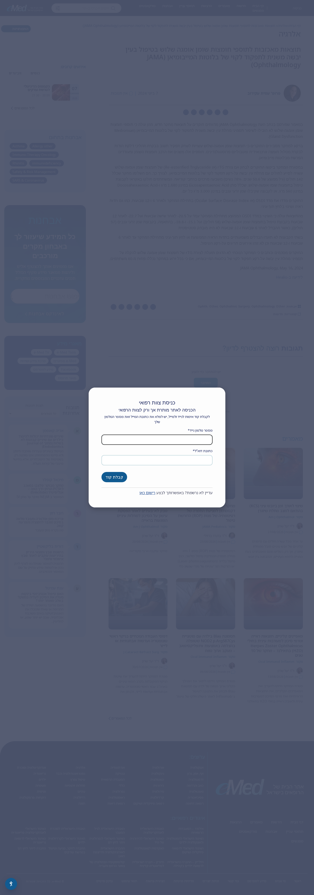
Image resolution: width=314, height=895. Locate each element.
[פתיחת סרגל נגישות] (11, 884)
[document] (157, 447)
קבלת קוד (114, 477)
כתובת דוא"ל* (203, 450)
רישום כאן (147, 493)
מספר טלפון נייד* (200, 430)
